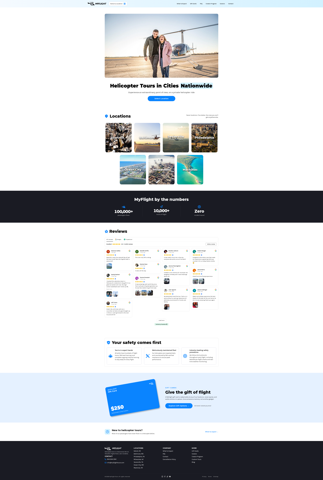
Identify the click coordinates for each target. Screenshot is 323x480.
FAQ (201, 3)
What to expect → (211, 432)
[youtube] (170, 476)
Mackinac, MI (138, 468)
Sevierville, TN (138, 462)
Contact (230, 3)
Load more (161, 320)
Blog (193, 462)
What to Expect (182, 3)
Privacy (204, 476)
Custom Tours (196, 459)
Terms (210, 476)
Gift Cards (193, 3)
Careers (222, 3)
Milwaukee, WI (138, 459)
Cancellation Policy (169, 459)
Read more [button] (109, 289)
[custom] (167, 476)
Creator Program (211, 3)
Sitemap (215, 476)
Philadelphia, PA (139, 457)
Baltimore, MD (138, 454)
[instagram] (162, 476)
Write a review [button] (211, 244)
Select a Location (116, 4)
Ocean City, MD (139, 465)
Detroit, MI (137, 451)
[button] (118, 239)
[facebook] (165, 476)
